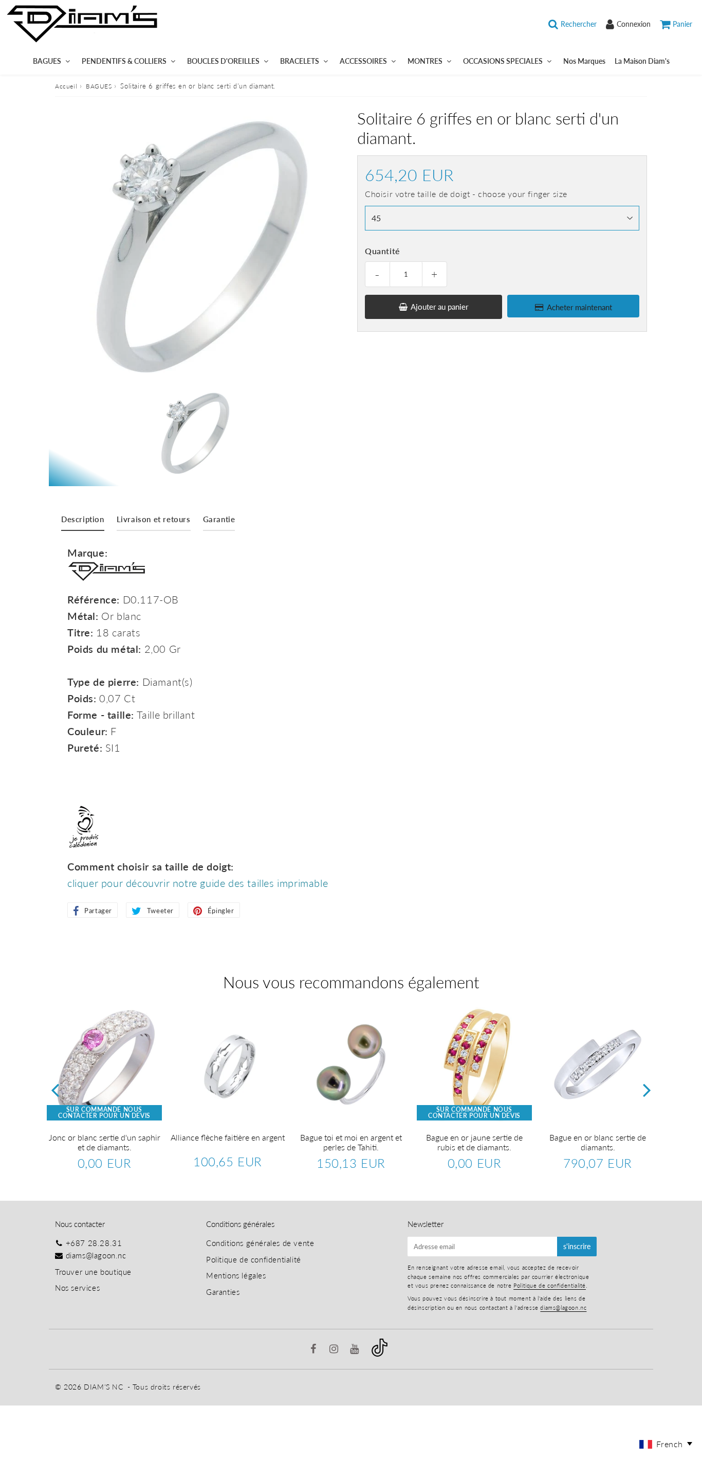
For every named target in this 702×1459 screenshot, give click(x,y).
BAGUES (47, 61)
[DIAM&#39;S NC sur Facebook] (315, 1349)
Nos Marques (584, 61)
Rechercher (579, 24)
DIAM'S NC (103, 1386)
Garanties (222, 1291)
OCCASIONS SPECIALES (503, 61)
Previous (55, 1090)
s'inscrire (576, 1246)
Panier (682, 24)
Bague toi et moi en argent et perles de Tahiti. (351, 1142)
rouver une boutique (95, 1271)
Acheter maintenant (579, 307)
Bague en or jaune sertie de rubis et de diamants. (474, 1142)
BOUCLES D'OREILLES (223, 61)
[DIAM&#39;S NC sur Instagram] (335, 1349)
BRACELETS (299, 61)
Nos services (77, 1287)
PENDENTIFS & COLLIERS (124, 61)
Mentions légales (236, 1275)
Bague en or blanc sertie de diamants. (597, 1142)
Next (647, 1090)
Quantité (382, 251)
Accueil (66, 86)
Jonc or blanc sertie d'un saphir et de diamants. (104, 1142)
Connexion (634, 24)
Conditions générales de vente (260, 1243)
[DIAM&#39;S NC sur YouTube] (355, 1349)
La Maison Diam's (642, 61)
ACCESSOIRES (363, 61)
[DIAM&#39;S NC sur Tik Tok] (379, 1353)
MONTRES (425, 61)
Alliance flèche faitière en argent (228, 1137)
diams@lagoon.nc (96, 1255)
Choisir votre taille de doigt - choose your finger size (466, 194)
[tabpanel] (192, 433)
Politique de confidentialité (253, 1259)
